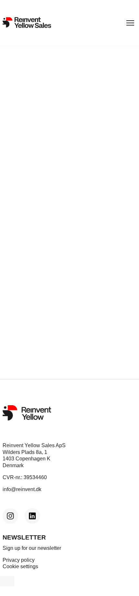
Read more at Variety (28, 232)
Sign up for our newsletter (32, 548)
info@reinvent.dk (22, 489)
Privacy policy (19, 560)
